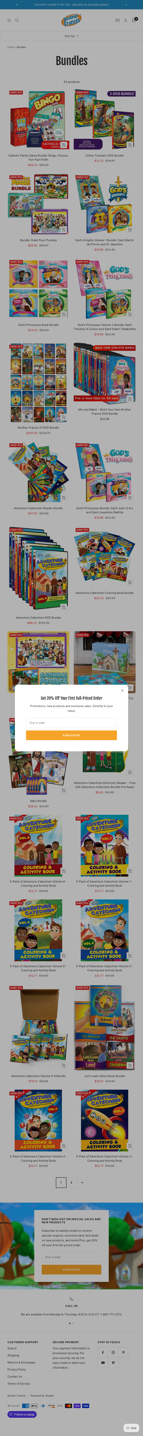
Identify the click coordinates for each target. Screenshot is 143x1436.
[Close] (122, 690)
